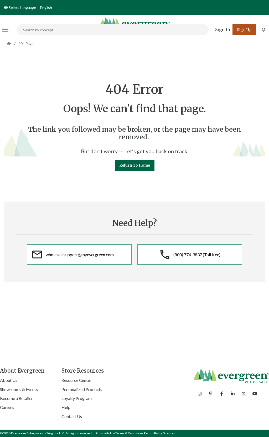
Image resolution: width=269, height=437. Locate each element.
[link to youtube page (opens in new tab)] (254, 393)
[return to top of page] (259, 427)
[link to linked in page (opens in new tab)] (232, 393)
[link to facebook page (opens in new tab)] (221, 393)
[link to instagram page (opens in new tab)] (199, 393)
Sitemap (168, 433)
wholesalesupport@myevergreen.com (80, 254)
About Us (8, 380)
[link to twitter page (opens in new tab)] (243, 393)
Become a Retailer (16, 398)
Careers (7, 407)
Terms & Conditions (129, 433)
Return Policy (153, 433)
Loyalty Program (76, 398)
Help (65, 407)
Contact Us (71, 416)
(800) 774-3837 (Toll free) (196, 254)
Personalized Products (81, 389)
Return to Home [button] (134, 165)
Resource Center (76, 380)
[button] (222, 29)
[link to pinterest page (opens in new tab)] (210, 393)
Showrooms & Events (19, 389)
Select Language (22, 7)
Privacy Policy (105, 433)
